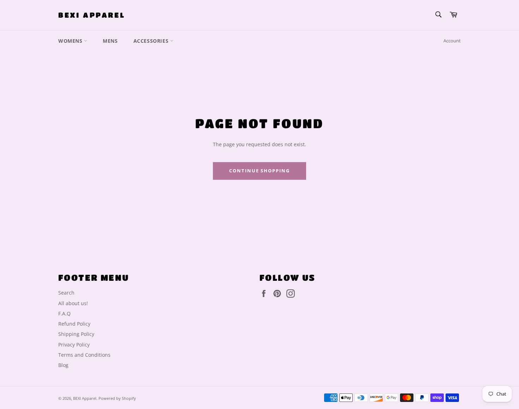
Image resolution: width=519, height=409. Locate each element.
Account (452, 40)
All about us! (73, 303)
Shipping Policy (76, 334)
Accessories (151, 40)
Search (66, 292)
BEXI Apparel (91, 15)
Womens (71, 40)
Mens (110, 40)
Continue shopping (259, 170)
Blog (63, 365)
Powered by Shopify (117, 398)
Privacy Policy (74, 344)
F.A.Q (64, 313)
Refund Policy (74, 323)
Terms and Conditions (84, 354)
